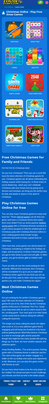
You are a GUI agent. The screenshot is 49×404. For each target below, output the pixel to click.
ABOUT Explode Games (39, 383)
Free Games (6, 401)
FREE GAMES (8, 7)
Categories (42, 401)
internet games (23, 217)
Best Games (30, 401)
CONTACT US (26, 383)
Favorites (18, 401)
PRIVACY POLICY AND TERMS (12, 383)
